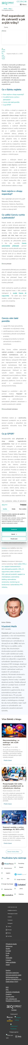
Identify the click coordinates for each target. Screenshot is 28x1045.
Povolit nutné (14, 538)
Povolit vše (14, 529)
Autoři (8, 965)
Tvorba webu (10, 996)
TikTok (9, 933)
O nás (7, 953)
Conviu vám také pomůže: (11, 102)
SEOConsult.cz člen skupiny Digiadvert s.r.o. (13, 978)
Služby (8, 948)
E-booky (8, 960)
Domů (5, 8)
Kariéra (8, 970)
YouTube (10, 936)
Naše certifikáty (11, 962)
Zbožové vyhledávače (13, 992)
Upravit (13, 534)
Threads (10, 930)
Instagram (10, 923)
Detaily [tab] (13, 509)
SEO (7, 987)
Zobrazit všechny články (13, 851)
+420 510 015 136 (12, 907)
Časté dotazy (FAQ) (12, 982)
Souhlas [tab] (5, 509)
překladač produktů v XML (13, 569)
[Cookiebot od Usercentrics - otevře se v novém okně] (20, 505)
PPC (7, 990)
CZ (18, 1)
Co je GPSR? (7, 105)
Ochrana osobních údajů (13, 975)
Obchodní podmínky (12, 973)
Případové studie (11, 944)
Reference (9, 946)
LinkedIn (10, 917)
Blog (10, 8)
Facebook (10, 920)
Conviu (6, 27)
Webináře (9, 958)
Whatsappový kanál (12, 913)
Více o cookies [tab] (22, 509)
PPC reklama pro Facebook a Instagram (13, 1000)
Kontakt (8, 951)
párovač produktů (11, 574)
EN (22, 1)
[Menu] (23, 4)
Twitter (9, 926)
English (14, 1010)
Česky (14, 1007)
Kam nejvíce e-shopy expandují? (13, 94)
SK (25, 1)
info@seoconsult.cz (12, 910)
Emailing (9, 994)
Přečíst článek (8, 760)
